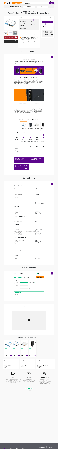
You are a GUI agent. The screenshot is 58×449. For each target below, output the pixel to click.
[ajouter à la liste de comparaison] (36, 17)
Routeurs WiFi (29, 6)
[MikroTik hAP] (16, 343)
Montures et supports (7, 365)
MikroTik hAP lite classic (7, 348)
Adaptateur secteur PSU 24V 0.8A (42, 364)
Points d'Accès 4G (23, 364)
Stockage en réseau (23, 365)
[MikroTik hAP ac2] (32, 343)
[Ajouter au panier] (11, 355)
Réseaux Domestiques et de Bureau (15, 6)
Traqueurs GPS (23, 366)
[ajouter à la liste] (38, 17)
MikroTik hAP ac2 (43, 128)
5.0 (21, 17)
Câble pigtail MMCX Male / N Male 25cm (42, 365)
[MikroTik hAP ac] (24, 343)
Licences (5, 366)
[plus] (52, 19)
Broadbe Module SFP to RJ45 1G (41, 367)
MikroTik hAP (15, 348)
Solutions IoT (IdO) (7, 364)
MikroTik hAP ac (37, 128)
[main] (8, 3)
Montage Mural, (38, 244)
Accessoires (22, 367)
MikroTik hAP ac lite (23, 128)
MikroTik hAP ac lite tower (30, 128)
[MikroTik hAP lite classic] (8, 343)
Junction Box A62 (39, 366)
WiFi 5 (42, 6)
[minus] (43, 19)
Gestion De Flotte (7, 367)
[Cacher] (52, 57)
